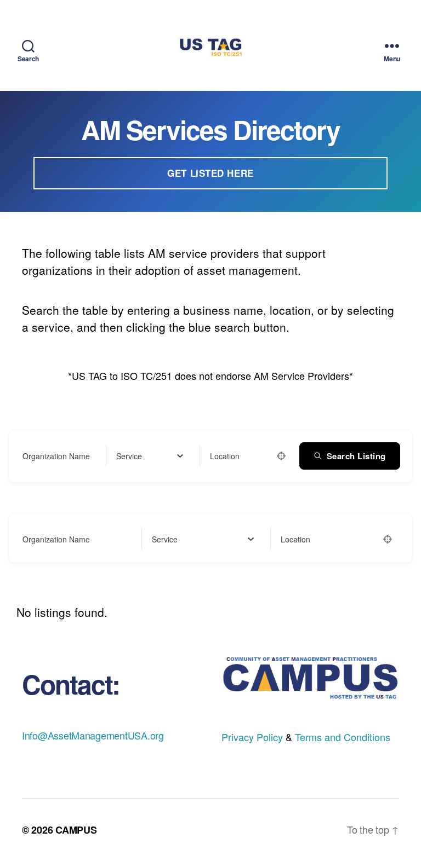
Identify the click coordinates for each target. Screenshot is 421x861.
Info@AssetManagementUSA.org (93, 735)
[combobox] (149, 456)
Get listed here (210, 173)
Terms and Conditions (342, 737)
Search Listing (356, 456)
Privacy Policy (252, 737)
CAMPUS (75, 830)
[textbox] (129, 456)
